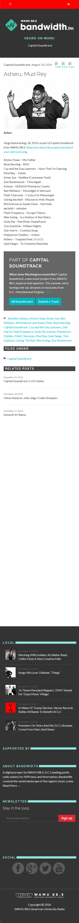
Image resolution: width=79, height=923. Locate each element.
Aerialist (13, 318)
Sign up (66, 818)
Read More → (11, 785)
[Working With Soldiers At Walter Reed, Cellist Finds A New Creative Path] (11, 655)
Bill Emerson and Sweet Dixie (34, 322)
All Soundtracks (22, 301)
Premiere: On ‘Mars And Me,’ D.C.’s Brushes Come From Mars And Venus (45, 727)
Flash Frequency (23, 331)
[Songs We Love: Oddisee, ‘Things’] (11, 672)
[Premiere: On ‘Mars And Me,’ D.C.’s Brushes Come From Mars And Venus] (11, 725)
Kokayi (51, 331)
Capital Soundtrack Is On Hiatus (24, 381)
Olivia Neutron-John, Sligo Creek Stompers (31, 398)
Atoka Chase (38, 318)
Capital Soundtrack (40, 45)
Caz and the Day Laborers (45, 327)
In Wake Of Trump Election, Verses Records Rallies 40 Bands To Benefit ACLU (45, 709)
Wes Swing (43, 340)
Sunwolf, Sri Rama (15, 414)
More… (49, 292)
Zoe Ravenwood (61, 340)
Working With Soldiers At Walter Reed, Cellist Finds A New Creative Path (42, 656)
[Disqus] (39, 472)
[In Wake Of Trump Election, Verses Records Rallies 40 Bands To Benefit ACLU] (11, 708)
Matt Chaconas (25, 336)
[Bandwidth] (39, 25)
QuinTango (55, 336)
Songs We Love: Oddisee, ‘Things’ (39, 672)
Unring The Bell (25, 340)
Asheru (24, 318)
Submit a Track (48, 301)
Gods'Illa (40, 331)
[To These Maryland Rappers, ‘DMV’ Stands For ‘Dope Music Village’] (11, 690)
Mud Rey (41, 336)
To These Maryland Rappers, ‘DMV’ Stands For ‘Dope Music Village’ (45, 692)
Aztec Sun (53, 318)
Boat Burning (61, 322)
